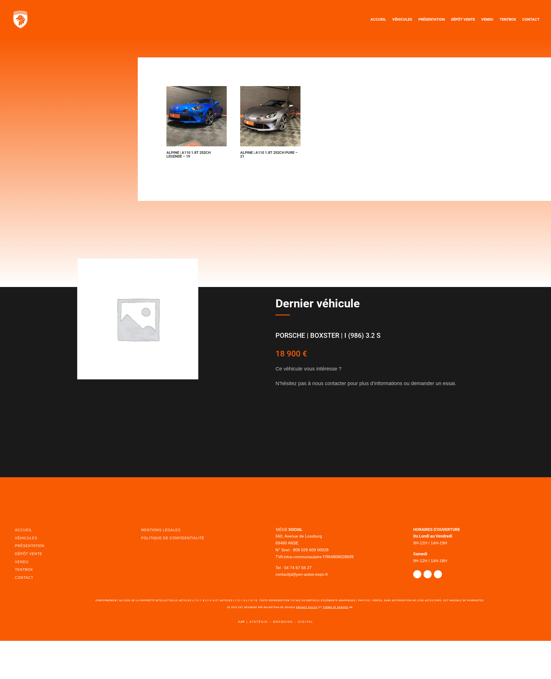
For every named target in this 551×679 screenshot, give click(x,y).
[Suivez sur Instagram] (428, 574)
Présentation (431, 19)
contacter (297, 409)
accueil (23, 530)
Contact (531, 19)
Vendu (487, 19)
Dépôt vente (463, 19)
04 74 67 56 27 (296, 567)
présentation (29, 546)
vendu (21, 562)
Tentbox (508, 19)
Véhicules (402, 19)
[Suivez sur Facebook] (417, 574)
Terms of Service (335, 607)
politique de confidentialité (170, 538)
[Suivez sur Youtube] (438, 574)
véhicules (25, 538)
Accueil (378, 19)
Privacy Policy (307, 607)
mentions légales (159, 530)
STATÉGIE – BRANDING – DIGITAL (281, 621)
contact (24, 578)
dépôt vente (27, 554)
